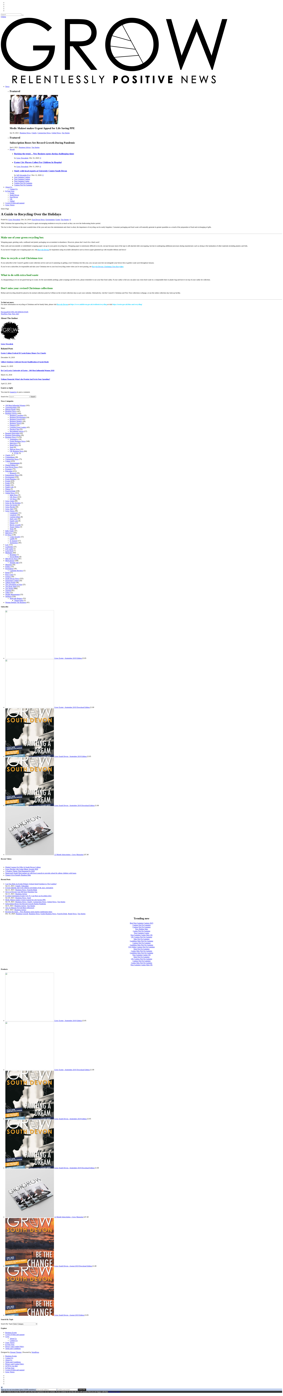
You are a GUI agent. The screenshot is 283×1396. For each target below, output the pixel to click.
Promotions (9, 569)
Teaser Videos (15, 527)
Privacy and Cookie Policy (14, 1346)
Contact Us (14, 189)
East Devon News (38, 220)
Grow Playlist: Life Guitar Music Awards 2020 (21, 869)
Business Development (18, 417)
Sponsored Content (12, 580)
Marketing (8, 553)
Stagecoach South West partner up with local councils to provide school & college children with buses (40, 873)
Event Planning (10, 479)
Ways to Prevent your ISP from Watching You (21, 892)
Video (7, 592)
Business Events (11, 1333)
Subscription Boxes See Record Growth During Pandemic (25, 904)
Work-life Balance (16, 598)
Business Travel (15, 423)
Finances (13, 425)
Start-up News (15, 449)
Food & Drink (10, 491)
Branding (13, 555)
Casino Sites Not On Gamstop (141, 951)
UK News (13, 497)
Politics (7, 567)
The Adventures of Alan (13, 584)
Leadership (9, 547)
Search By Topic (7, 1324)
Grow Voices (9, 205)
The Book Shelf (10, 586)
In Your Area (9, 191)
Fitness (7, 489)
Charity (34, 133)
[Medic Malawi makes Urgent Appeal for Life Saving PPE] (34, 123)
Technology (14, 543)
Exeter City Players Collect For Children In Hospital (38, 162)
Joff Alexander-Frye (23, 175)
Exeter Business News (17, 441)
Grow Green (9, 501)
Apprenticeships (11, 407)
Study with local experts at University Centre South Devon (40, 171)
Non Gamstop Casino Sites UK (142, 935)
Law (7, 545)
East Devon (14, 197)
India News (14, 495)
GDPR (12, 539)
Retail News (14, 445)
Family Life (9, 487)
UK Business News (17, 451)
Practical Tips (14, 429)
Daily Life (13, 519)
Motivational (9, 561)
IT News (8, 535)
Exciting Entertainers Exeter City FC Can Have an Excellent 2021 (28, 896)
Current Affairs (15, 517)
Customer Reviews (16, 571)
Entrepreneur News (12, 475)
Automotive (14, 439)
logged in (13, 392)
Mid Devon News (11, 559)
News (7, 86)
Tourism (8, 590)
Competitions (10, 457)
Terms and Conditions (13, 1348)
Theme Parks (18, 600)
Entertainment (14, 463)
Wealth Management (12, 594)
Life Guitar (9, 549)
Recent (12, 149)
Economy (8, 469)
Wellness (8, 596)
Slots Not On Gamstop (141, 949)
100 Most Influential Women (15, 405)
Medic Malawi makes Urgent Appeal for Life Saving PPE (25, 900)
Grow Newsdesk (22, 158)
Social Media (14, 557)
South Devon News (12, 578)
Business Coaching (16, 415)
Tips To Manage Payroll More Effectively (19, 908)
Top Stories (66, 133)
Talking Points (10, 582)
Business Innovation (12, 433)
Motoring (8, 565)
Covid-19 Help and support (14, 203)
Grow (7, 1337)
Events (7, 481)
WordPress (35, 1352)
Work (12, 529)
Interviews (13, 443)
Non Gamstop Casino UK (141, 955)
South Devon (14, 195)
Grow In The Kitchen (12, 503)
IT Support (13, 541)
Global (12, 201)
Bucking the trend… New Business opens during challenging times (44, 154)
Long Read (9, 551)
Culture (8, 461)
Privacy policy (115, 1392)
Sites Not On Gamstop (141, 939)
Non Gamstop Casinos (22, 177)
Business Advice (25, 147)
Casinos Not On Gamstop (23, 183)
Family (7, 485)
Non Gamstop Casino (21, 181)
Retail (7, 573)
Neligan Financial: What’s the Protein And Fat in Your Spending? (25, 379)
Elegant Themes (15, 1352)
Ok (109, 1392)
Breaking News (10, 411)
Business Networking (12, 435)
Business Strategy (16, 421)
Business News (25, 133)
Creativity (13, 515)
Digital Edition (10, 465)
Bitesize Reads (10, 409)
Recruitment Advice (17, 431)
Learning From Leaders (18, 427)
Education (8, 471)
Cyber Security (15, 537)
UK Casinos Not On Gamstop (141, 937)
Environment (50, 220)
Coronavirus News (44, 133)
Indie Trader (9, 531)
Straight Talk (14, 563)
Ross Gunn (9, 575)
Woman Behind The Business (15, 602)
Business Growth (16, 419)
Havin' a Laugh (15, 525)
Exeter (12, 193)
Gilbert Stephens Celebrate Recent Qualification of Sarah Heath (25, 362)
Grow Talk (9, 509)
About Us (8, 187)
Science (8, 577)
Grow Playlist (10, 507)
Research (13, 473)
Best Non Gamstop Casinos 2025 (141, 923)
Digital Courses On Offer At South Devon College (23, 867)
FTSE (16, 453)
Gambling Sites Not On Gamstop (141, 941)
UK (11, 199)
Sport (11, 447)
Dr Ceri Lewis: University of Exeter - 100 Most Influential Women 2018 (27, 370)
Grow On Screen (11, 505)
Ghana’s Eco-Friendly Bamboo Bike (18, 875)
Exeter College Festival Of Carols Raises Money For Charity (23, 353)
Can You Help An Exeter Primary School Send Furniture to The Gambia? (31, 884)
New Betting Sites (141, 929)
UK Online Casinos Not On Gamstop (141, 947)
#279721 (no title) (11, 1366)
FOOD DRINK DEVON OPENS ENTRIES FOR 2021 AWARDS (29, 888)
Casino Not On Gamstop (141, 931)
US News (13, 499)
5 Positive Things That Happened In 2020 (20, 871)
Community (14, 513)
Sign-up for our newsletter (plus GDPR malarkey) (18, 1389)
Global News (56, 133)
